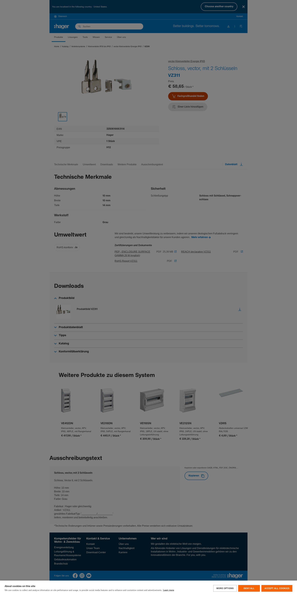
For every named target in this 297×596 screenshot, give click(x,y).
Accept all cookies (277, 588)
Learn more (168, 590)
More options (225, 588)
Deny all (249, 588)
